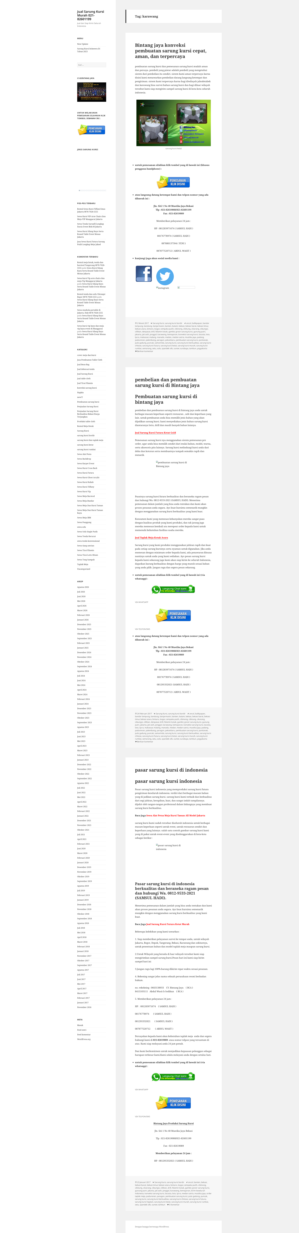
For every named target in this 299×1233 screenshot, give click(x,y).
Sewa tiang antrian (85, 545)
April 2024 (81, 690)
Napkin (80, 392)
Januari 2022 (83, 816)
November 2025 (84, 629)
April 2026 (81, 605)
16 (105, 190)
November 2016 (84, 1007)
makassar (144, 337)
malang (152, 337)
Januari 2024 (83, 704)
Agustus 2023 (83, 727)
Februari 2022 (83, 811)
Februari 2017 (83, 998)
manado (160, 337)
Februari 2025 (83, 643)
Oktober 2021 (83, 830)
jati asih (145, 334)
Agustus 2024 (83, 671)
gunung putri (199, 331)
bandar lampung (142, 716)
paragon (160, 340)
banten (168, 326)
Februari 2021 (83, 844)
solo (159, 348)
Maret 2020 (82, 853)
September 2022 (84, 778)
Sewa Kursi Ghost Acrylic (88, 477)
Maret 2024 (82, 694)
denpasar (146, 331)
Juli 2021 (81, 834)
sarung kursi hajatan (144, 1202)
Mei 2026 (81, 601)
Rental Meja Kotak (85, 426)
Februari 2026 (83, 615)
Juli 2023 (81, 732)
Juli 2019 (81, 890)
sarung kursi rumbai (86, 449)
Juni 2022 (81, 792)
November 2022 (84, 769)
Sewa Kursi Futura (85, 473)
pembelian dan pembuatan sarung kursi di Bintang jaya (167, 382)
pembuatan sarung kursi (187, 340)
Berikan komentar (145, 351)
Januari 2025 (83, 647)
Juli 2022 (81, 788)
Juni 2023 (81, 736)
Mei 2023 (81, 741)
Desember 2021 (84, 820)
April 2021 (81, 839)
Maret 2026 (82, 610)
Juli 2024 (81, 676)
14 (102, 190)
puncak (150, 343)
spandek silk (167, 348)
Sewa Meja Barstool (86, 496)
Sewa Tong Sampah (86, 559)
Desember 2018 (84, 904)
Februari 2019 (83, 895)
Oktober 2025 (83, 633)
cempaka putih (167, 329)
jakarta (138, 334)
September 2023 (84, 722)
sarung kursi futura (151, 345)
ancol (188, 323)
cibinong (178, 329)
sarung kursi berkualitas (188, 343)
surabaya (184, 348)
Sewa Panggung (84, 522)
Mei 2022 (81, 797)
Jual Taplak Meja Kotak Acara (151, 537)
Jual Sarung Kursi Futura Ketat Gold (155, 432)
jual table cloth (84, 378)
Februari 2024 (83, 699)
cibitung (186, 329)
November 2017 (84, 956)
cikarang (195, 329)
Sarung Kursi (83, 431)
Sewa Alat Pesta (84, 454)
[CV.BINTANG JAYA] (91, 92)
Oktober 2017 (83, 960)
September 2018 (84, 918)
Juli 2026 (81, 591)
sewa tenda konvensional (88, 541)
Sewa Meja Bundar (85, 501)
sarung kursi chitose (179, 1199)
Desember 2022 (84, 764)
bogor (157, 329)
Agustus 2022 (83, 783)
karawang (162, 334)
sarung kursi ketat (85, 445)
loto (208, 334)
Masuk (80, 1025)
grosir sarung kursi (184, 331)
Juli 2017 (81, 974)
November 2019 (84, 872)
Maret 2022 (82, 806)
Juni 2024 (81, 680)
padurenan (140, 340)
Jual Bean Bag (83, 364)
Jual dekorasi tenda (85, 369)
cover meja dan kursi (86, 355)
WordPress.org (84, 1039)
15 (104, 190)
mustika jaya (190, 337)
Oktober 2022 (83, 774)
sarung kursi (170, 343)
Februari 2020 (83, 858)
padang (200, 337)
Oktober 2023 (83, 718)
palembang (151, 340)
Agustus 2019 (83, 886)
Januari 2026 (83, 619)
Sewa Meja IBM (84, 517)
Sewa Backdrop (84, 459)
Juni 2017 (81, 979)
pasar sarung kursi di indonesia (171, 770)
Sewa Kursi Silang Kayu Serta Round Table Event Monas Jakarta (90, 234)
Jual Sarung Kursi (85, 374)
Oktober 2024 (83, 662)
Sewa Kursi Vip (84, 491)
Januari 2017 (83, 1002)
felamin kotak (161, 331)
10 (95, 190)
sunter (176, 348)
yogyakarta (202, 348)
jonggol (153, 334)
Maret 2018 (82, 942)
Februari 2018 (83, 946)
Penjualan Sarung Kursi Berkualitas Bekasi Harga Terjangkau (88, 414)
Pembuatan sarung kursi (88, 402)
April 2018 (81, 937)
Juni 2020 (81, 848)
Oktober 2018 (83, 914)
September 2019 (84, 881)
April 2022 (81, 802)
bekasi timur (202, 326)
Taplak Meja (82, 564)
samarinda (159, 343)
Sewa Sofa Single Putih (87, 531)
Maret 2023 (82, 750)
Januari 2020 (83, 862)
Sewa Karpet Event (85, 463)
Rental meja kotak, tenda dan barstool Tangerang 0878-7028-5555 (91, 265)
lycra (137, 337)
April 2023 (81, 746)
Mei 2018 (81, 932)
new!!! (80, 397)
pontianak (203, 340)
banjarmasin (158, 326)
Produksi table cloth (86, 421)
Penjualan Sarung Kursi (87, 406)
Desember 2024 (84, 652)
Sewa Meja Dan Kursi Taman (90, 505)
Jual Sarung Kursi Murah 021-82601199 (90, 15)
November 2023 (84, 713)
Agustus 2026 (83, 587)
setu (154, 348)
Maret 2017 (82, 993)
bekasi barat (190, 326)
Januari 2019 (83, 900)
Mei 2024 (81, 685)
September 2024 (84, 666)
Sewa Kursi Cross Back (87, 468)
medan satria (178, 337)
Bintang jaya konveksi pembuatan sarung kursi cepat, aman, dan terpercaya (170, 50)
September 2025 (84, 638)
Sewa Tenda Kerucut (86, 536)
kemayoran (172, 334)
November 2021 (84, 825)
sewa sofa (81, 527)
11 (97, 190)
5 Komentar (174, 1204)
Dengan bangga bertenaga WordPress (152, 1226)
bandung (148, 326)
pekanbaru (170, 340)
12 (98, 190)
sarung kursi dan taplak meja (90, 440)
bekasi (182, 326)
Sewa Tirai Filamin (85, 550)
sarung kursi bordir (86, 435)
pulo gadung (140, 343)
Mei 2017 (81, 984)
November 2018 (84, 909)
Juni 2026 (81, 596)
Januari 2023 (83, 760)
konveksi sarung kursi (87, 388)
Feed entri (81, 1030)
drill (153, 331)
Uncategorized (83, 569)
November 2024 (84, 657)
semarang (146, 348)
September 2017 (84, 965)
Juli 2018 (81, 928)
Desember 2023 (84, 708)
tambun (192, 348)
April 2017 (81, 988)
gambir (172, 331)
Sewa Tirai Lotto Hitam (87, 555)
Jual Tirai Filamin (85, 383)
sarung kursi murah (186, 345)
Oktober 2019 (83, 876)
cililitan (138, 331)
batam (175, 326)
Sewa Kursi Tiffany (85, 487)
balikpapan (197, 323)
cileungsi (204, 329)
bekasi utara (140, 329)
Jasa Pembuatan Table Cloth (89, 360)
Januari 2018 (83, 951)
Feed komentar (84, 1034)
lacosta (202, 334)
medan (168, 337)
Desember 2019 (84, 867)
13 (100, 190)
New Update (82, 44)
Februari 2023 (83, 755)
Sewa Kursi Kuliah (85, 482)
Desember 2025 (84, 624)
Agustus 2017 (83, 970)
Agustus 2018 (83, 923)
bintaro (150, 329)
